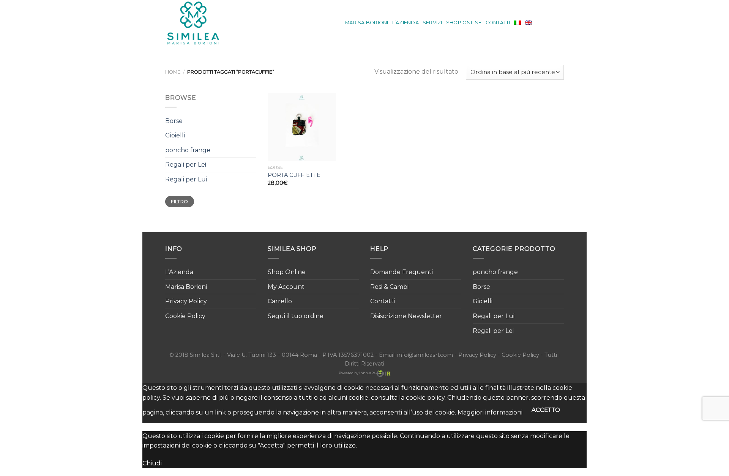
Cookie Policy (185, 316)
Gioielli (175, 135)
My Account (286, 286)
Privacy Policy (186, 301)
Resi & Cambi (389, 286)
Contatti (498, 22)
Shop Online (464, 22)
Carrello (280, 301)
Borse (174, 121)
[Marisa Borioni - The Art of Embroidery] (198, 23)
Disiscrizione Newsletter (406, 316)
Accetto (546, 409)
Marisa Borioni (366, 22)
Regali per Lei (185, 164)
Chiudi (152, 463)
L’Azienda (405, 22)
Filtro (179, 201)
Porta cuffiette (294, 175)
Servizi (432, 22)
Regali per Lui (186, 179)
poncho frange (187, 150)
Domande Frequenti (401, 272)
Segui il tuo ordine (295, 316)
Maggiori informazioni (490, 412)
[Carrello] (560, 22)
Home (172, 72)
